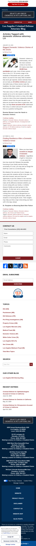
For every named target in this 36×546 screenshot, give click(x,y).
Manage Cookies (18, 483)
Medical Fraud (9, 330)
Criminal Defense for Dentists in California (17, 399)
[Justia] (20, 266)
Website (18, 493)
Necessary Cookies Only (10, 541)
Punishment (8, 312)
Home (6, 22)
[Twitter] (10, 266)
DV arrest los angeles (18, 216)
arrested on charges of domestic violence (26, 154)
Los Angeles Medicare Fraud (14, 348)
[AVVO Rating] (18, 293)
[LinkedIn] (15, 266)
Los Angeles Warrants (13, 121)
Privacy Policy (18, 498)
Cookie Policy (28, 481)
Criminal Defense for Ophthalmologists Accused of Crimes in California (16, 393)
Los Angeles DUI (10, 341)
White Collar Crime (11, 337)
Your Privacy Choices (15, 481)
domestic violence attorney (14, 125)
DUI (6, 309)
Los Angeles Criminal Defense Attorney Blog (18, 13)
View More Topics (9, 351)
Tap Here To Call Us (18, 4)
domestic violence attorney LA (15, 214)
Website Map (18, 514)
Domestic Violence (13, 120)
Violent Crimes (7, 123)
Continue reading (8, 118)
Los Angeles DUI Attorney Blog (13, 378)
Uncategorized (24, 121)
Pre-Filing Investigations (13, 319)
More (30, 22)
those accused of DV (18, 104)
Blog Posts (18, 519)
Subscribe (18, 284)
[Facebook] (5, 266)
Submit (18, 258)
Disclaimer (18, 503)
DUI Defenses (9, 316)
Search (31, 364)
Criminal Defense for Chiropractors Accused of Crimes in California (17, 406)
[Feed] (25, 266)
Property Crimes (10, 323)
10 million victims (19, 82)
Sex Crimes (11, 212)
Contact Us (18, 22)
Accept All (10, 537)
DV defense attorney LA (16, 127)
